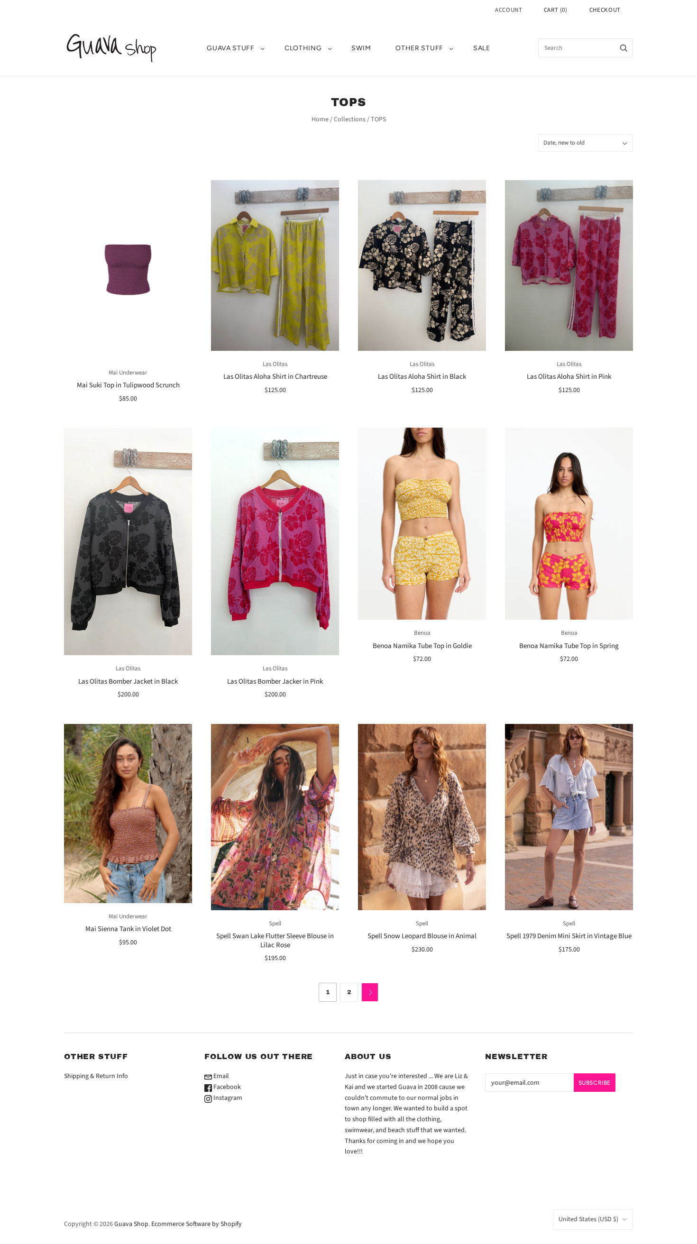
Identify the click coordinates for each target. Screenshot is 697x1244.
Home (320, 119)
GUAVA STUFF (231, 48)
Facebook (226, 1087)
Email (220, 1076)
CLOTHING (303, 48)
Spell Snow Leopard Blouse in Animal (422, 936)
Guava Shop (131, 1224)
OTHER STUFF (419, 48)
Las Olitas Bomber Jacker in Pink (275, 681)
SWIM (361, 48)
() (556, 10)
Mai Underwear (128, 372)
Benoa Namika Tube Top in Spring (569, 646)
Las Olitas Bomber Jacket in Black (128, 681)
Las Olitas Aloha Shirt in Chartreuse (275, 377)
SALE (481, 48)
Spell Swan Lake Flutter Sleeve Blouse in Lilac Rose (275, 940)
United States (588, 1219)
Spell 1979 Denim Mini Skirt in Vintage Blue (569, 936)
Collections (350, 119)
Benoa (422, 633)
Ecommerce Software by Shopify (196, 1224)
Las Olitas (275, 364)
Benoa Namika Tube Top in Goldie (422, 646)
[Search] (623, 47)
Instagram (227, 1098)
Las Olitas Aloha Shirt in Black (422, 377)
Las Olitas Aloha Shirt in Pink (569, 377)
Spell (275, 923)
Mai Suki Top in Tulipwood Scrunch (128, 385)
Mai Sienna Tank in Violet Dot (128, 929)
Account (509, 10)
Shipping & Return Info (96, 1076)
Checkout (605, 10)
